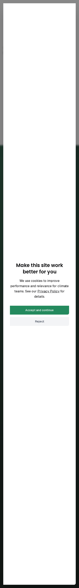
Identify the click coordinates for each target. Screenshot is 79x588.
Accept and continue (39, 310)
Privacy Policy (48, 291)
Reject (39, 321)
